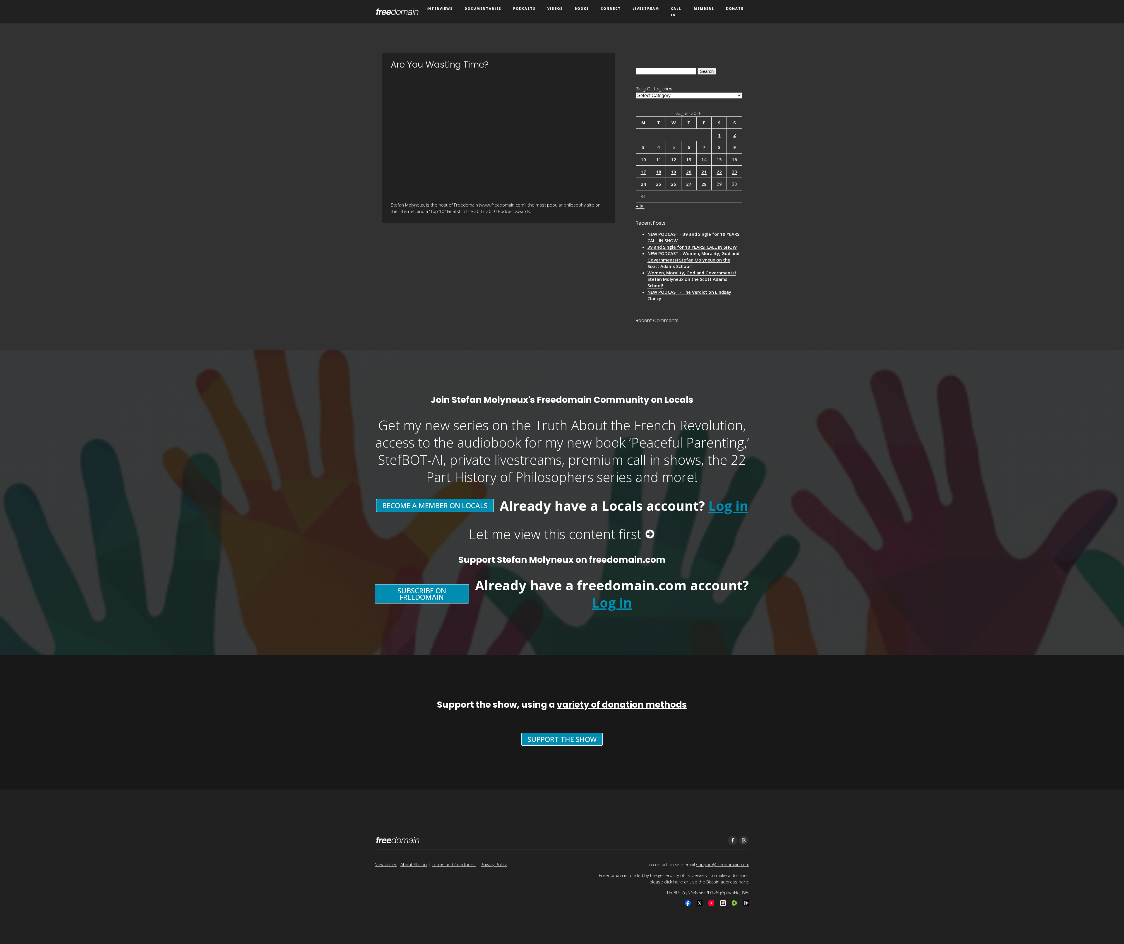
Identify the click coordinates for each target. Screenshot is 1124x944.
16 (734, 159)
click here (673, 882)
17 (643, 172)
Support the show (562, 739)
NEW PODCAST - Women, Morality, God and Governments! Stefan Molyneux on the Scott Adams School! (693, 259)
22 (719, 172)
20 (688, 172)
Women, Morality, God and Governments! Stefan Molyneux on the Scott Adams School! (691, 279)
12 (673, 159)
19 (673, 172)
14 (704, 159)
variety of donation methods (622, 704)
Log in (728, 505)
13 (688, 159)
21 (704, 172)
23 (734, 172)
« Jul (640, 206)
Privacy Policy (494, 864)
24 (643, 184)
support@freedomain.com (722, 864)
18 (658, 172)
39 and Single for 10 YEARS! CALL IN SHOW (692, 247)
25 (658, 184)
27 (688, 184)
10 (643, 159)
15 (719, 159)
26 (673, 184)
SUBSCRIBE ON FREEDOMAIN (421, 594)
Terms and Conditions (454, 864)
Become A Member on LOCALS (435, 505)
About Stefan (413, 864)
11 (658, 159)
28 (704, 184)
